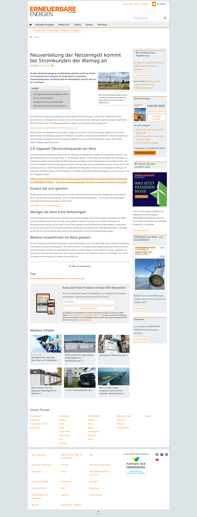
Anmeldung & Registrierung (100, 465)
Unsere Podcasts (141, 230)
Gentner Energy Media (40, 481)
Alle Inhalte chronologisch (42, 465)
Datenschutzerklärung (84, 320)
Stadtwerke (121, 424)
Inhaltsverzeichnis (156, 111)
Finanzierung (34, 428)
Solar (61, 439)
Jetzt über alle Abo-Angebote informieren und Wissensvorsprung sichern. (147, 84)
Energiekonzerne (123, 428)
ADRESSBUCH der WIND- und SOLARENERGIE (72, 456)
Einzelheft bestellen (156, 117)
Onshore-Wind (64, 431)
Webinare (65, 31)
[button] (102, 25)
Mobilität (91, 420)
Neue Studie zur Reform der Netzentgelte (45, 206)
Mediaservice (94, 488)
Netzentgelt (43, 279)
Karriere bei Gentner (39, 488)
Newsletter (144, 4)
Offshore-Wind (64, 435)
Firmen (89, 24)
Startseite (30, 25)
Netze (34, 279)
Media (136, 4)
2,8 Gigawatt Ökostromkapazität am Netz (51, 94)
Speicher (91, 428)
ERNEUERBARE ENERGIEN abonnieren (99, 473)
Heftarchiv (63, 24)
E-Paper (64, 471)
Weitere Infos (140, 308)
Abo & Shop (128, 4)
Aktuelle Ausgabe (45, 24)
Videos (77, 24)
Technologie (53, 31)
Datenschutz (36, 471)
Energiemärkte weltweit (38, 424)
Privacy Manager (96, 495)
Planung (62, 420)
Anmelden (65, 465)
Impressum (94, 481)
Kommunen (121, 420)
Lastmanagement (94, 431)
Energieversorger (124, 416)
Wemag (81, 279)
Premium (102, 24)
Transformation (70, 279)
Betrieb (61, 428)
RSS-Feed (35, 505)
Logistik (61, 424)
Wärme (90, 439)
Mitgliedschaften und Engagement (40, 496)
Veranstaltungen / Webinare (71, 505)
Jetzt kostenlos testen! (145, 153)
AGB (91, 455)
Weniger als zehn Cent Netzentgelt (48, 102)
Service (148, 416)
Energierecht (34, 420)
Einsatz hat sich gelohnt (44, 98)
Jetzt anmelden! (142, 339)
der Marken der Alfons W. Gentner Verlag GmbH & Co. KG (85, 315)
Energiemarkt (39, 31)
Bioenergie (63, 443)
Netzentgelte (56, 279)
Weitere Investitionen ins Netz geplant (50, 106)
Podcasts (76, 31)
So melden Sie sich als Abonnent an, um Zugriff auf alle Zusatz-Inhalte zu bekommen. (149, 66)
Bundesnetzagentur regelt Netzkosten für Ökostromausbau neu (53, 128)
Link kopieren (85, 266)
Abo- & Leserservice (39, 455)
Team (63, 488)
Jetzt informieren (142, 75)
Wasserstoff (92, 435)
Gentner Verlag (66, 481)
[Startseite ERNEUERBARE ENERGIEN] (99, 11)
